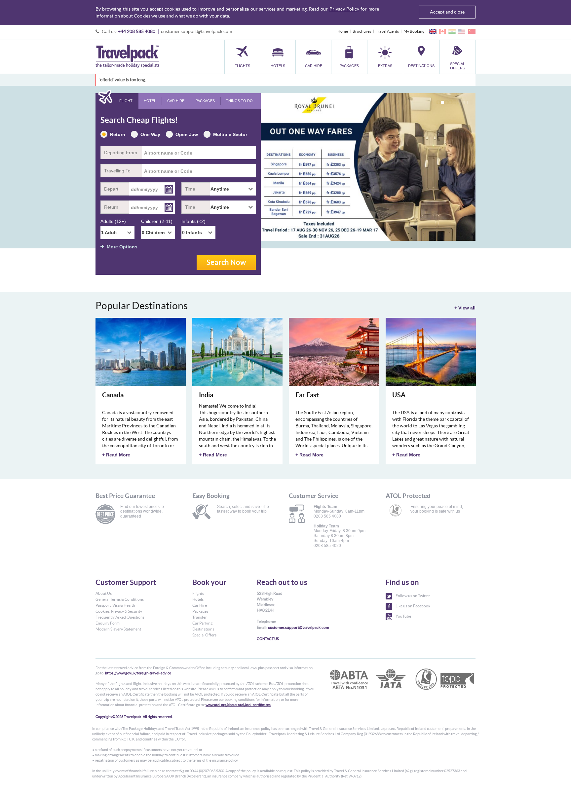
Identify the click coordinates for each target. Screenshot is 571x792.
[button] (385, 56)
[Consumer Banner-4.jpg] (368, 167)
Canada (113, 395)
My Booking (413, 31)
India (206, 395)
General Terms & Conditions (119, 599)
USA (398, 395)
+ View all (465, 307)
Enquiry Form (107, 623)
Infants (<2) (193, 221)
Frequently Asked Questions (119, 617)
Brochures (362, 31)
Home (342, 31)
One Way (150, 134)
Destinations (203, 629)
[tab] (116, 101)
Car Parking (202, 623)
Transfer (199, 617)
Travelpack (127, 57)
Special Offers (204, 635)
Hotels (198, 599)
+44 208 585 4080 (136, 31)
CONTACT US (268, 639)
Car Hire (199, 605)
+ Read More (116, 454)
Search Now (226, 262)
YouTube (403, 616)
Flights (198, 593)
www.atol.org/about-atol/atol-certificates (238, 705)
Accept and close (447, 12)
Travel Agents (387, 31)
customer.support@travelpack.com (196, 31)
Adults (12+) (113, 221)
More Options (120, 246)
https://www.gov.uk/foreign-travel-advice (138, 673)
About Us (103, 593)
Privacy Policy (344, 9)
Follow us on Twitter (413, 596)
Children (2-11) (156, 221)
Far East (307, 395)
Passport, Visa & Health (115, 605)
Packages (200, 611)
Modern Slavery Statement (118, 629)
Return (117, 134)
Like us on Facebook (413, 606)
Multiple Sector (230, 134)
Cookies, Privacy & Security (118, 611)
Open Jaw (186, 134)
